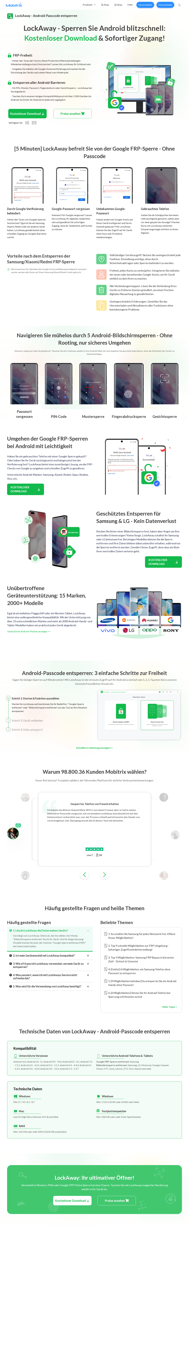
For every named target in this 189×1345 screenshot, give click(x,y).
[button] (84, 874)
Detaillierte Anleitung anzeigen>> (94, 747)
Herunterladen (145, 5)
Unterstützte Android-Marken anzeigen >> (28, 631)
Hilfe (130, 4)
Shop (106, 4)
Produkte (87, 4)
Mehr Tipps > (169, 1006)
